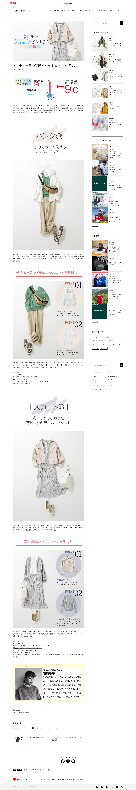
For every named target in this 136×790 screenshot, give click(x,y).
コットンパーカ (17, 374)
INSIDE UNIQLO (102, 10)
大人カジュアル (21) (40, 728)
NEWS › (110, 373)
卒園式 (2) (110, 340)
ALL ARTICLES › (97, 373)
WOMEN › (95, 379)
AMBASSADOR (65, 10)
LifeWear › (95, 376)
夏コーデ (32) (106, 344)
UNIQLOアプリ (40, 779)
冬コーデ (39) (116, 344)
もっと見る (95, 226)
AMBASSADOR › (112, 376)
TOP (48, 739)
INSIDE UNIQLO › (96, 386)
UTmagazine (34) (97, 337)
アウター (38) (65, 728)
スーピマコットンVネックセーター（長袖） (26, 377)
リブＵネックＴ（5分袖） (20, 379)
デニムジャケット (18, 643)
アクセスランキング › (99, 389)
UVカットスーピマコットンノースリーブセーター (27, 648)
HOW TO (112, 10)
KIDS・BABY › (96, 383)
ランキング (120, 10)
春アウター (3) (27, 728)
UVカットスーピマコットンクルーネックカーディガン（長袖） (31, 645)
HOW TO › (111, 386)
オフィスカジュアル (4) (99, 340)
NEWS (49, 10)
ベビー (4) (95, 348)
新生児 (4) (103, 348)
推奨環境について (82, 779)
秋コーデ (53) (117, 337)
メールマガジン (28, 779)
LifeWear (56, 10)
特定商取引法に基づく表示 (66, 779)
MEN (81, 10)
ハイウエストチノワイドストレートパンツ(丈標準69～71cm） (31, 381)
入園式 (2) (108, 337)
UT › (109, 383)
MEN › (110, 379)
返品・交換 (51, 779)
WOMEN (74, 10)
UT (95, 10)
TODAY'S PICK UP (68, 3)
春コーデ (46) (17, 728)
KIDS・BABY (88, 10)
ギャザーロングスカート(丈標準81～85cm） (26, 650)
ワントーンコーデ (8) (53, 728)
